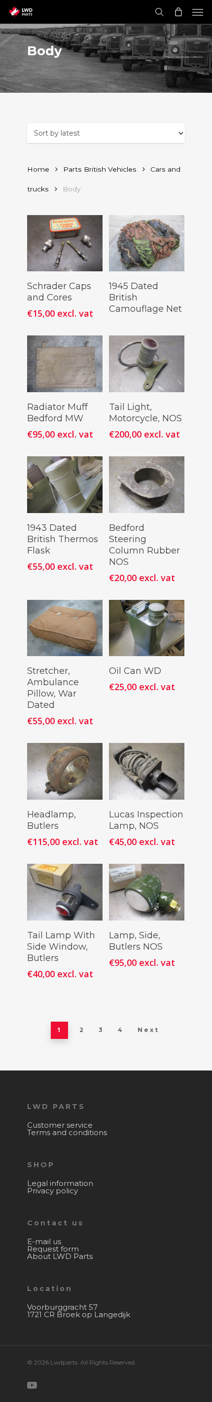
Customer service (60, 1125)
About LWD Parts (60, 1256)
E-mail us (44, 1241)
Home (38, 169)
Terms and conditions (67, 1132)
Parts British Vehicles (100, 169)
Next (148, 1029)
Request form (53, 1249)
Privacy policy (52, 1190)
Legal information (60, 1183)
